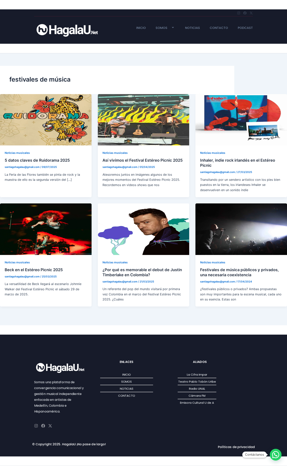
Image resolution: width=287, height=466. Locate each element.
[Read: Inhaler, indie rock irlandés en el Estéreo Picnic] (241, 119)
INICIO (141, 28)
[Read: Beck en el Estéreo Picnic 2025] (46, 229)
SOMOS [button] (161, 28)
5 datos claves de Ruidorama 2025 (37, 160)
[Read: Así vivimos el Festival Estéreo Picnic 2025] (143, 119)
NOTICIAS (192, 28)
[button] (168, 28)
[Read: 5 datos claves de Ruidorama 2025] (46, 119)
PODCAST (245, 28)
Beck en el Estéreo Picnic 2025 (34, 269)
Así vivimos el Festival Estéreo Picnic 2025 (142, 160)
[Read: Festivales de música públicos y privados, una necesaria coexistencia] (241, 229)
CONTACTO (219, 28)
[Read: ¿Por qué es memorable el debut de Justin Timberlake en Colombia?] (143, 229)
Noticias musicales (17, 152)
